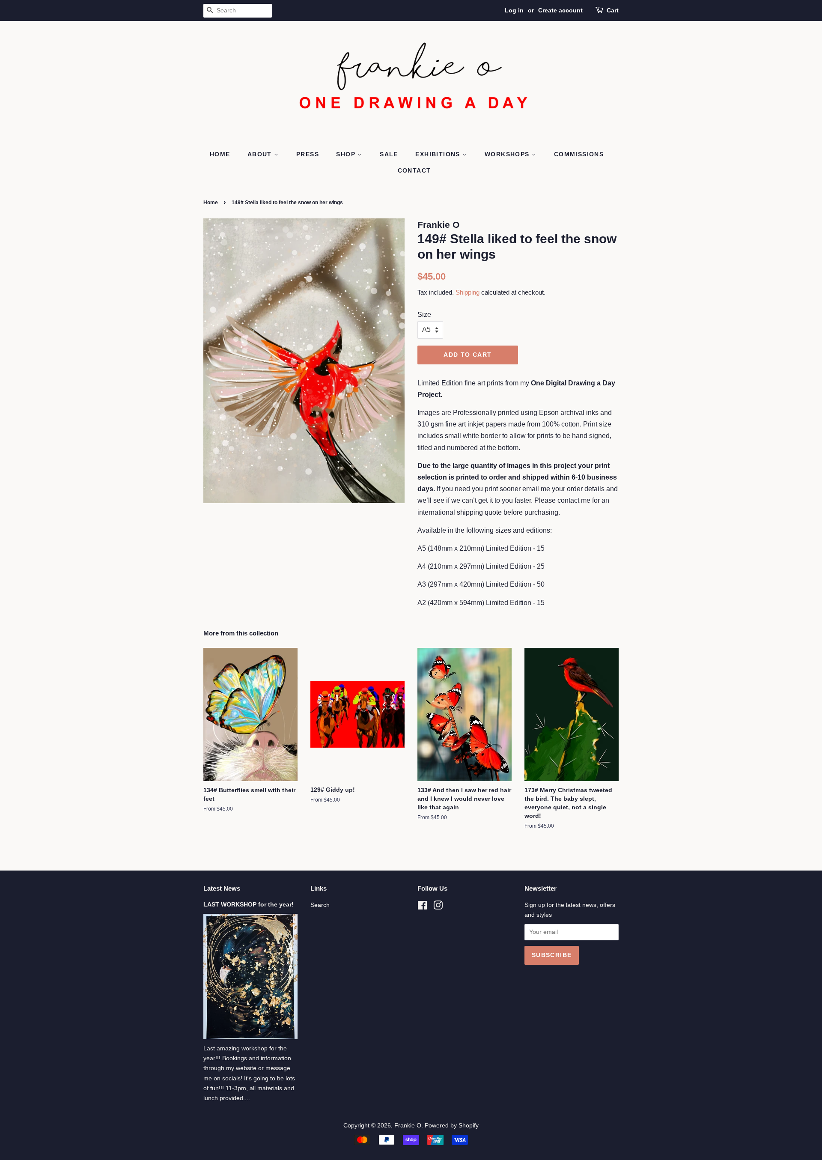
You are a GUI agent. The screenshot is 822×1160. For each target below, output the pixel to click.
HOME (220, 154)
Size (424, 314)
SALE (389, 154)
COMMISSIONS (579, 154)
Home (210, 203)
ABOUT (260, 154)
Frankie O (407, 1125)
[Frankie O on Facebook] (422, 907)
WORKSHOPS (508, 154)
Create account (560, 10)
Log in (514, 10)
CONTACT (414, 170)
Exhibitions (438, 154)
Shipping (468, 292)
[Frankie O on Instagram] (438, 907)
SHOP (346, 154)
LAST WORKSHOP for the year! (248, 904)
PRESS (307, 154)
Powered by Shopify (452, 1125)
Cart (613, 10)
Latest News (221, 888)
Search (320, 905)
